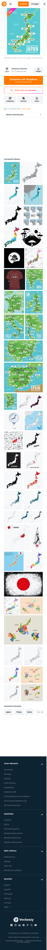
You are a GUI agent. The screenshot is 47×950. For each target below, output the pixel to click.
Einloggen (35, 4)
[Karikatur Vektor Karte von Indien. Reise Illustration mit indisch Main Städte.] (12, 366)
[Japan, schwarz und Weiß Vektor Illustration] (15, 281)
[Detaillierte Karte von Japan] (15, 196)
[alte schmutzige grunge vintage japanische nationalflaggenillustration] (23, 804)
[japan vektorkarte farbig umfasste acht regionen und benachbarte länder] (11, 825)
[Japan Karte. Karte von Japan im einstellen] (23, 709)
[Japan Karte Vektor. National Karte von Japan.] (13, 671)
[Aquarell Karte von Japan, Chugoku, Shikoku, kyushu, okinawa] (15, 933)
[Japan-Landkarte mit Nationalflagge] (26, 753)
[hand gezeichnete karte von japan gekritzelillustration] (16, 533)
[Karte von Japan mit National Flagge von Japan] (17, 730)
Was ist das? (26, 109)
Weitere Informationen (14, 115)
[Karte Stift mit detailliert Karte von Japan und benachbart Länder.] (14, 552)
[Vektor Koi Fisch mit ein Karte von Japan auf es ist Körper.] (9, 757)
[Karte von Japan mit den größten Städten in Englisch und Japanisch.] (32, 572)
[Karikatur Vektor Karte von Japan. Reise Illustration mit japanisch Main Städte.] (12, 173)
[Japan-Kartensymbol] (13, 593)
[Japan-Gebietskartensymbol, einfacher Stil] (13, 652)
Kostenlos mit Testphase (23, 80)
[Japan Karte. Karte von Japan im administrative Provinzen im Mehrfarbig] (13, 692)
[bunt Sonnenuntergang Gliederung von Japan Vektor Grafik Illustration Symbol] (33, 260)
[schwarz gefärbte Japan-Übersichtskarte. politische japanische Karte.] (32, 239)
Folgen (38, 71)
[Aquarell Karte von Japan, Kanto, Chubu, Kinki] (15, 843)
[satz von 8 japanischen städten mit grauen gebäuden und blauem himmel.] (14, 260)
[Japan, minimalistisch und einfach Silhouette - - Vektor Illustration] (14, 302)
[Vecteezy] (4, 3)
